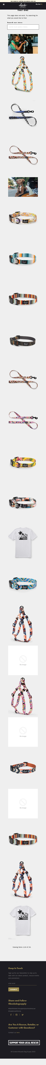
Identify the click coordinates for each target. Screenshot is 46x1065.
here (18, 1032)
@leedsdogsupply (17, 1003)
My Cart (39, 4)
